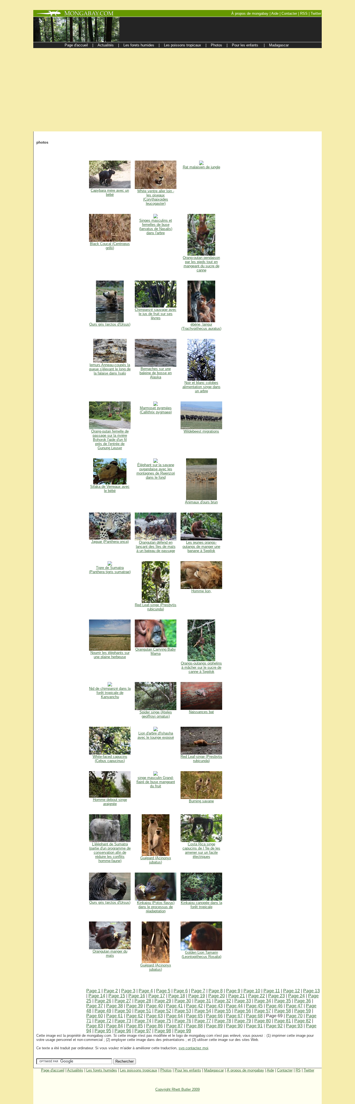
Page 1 (93, 990)
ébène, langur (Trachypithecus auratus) (201, 326)
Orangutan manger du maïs (110, 953)
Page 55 (222, 1010)
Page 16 (136, 995)
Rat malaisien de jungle (201, 167)
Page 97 (143, 1030)
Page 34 (262, 1000)
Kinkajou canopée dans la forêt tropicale (201, 905)
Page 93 (294, 1025)
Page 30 (182, 1000)
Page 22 (256, 995)
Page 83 (94, 1025)
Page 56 (242, 1010)
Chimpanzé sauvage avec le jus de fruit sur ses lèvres (155, 314)
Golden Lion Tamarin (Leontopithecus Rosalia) (201, 954)
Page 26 (103, 1000)
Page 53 (182, 1010)
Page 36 (302, 1000)
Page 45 (254, 1005)
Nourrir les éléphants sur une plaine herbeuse (110, 655)
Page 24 (296, 995)
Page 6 (181, 990)
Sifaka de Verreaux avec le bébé (110, 488)
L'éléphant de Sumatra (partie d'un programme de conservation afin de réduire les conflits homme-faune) (110, 852)
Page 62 (134, 1015)
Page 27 (123, 1000)
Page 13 (311, 990)
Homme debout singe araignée (110, 802)
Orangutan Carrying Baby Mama (155, 651)
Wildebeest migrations (201, 431)
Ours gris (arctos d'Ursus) (109, 324)
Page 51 (143, 1010)
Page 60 (94, 1015)
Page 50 (123, 1010)
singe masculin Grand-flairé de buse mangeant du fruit (155, 782)
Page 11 (271, 990)
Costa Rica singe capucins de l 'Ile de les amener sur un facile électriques (201, 850)
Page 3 (128, 990)
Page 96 (123, 1030)
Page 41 (174, 1005)
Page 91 (254, 1025)
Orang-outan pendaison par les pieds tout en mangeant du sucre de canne (201, 264)
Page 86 (154, 1025)
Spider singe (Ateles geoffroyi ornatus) (156, 714)
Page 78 (222, 1020)
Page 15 (116, 995)
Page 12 (291, 990)
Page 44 (234, 1005)
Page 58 (282, 1010)
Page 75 (162, 1020)
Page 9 (233, 990)
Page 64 (174, 1015)
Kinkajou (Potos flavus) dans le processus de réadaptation (155, 907)
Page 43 (214, 1005)
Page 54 (202, 1010)
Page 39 (134, 1005)
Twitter (309, 1070)
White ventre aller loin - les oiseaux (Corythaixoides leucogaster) (155, 197)
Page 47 (294, 1005)
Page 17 (156, 995)
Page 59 (302, 1010)
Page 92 (274, 1025)
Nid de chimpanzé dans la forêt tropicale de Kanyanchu (110, 692)
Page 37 (94, 1005)
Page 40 (154, 1005)
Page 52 (162, 1010)
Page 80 (262, 1020)
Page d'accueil (52, 1070)
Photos (166, 1070)
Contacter (285, 1070)
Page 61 (114, 1015)
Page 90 (234, 1025)
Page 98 (162, 1030)
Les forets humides (101, 1070)
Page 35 (282, 1000)
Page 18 (176, 995)
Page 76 (182, 1020)
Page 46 (274, 1005)
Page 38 (114, 1005)
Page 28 (143, 1000)
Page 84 (114, 1025)
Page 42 (194, 1005)
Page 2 (111, 990)
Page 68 (254, 1015)
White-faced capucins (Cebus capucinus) (110, 759)
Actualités (75, 1070)
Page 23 (276, 995)
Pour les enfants (188, 1070)
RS (298, 1070)
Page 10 (252, 990)
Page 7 (198, 990)
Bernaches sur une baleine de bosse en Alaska (156, 373)
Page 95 (103, 1030)
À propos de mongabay (245, 1070)
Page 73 (123, 1020)
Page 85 (134, 1025)
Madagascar (214, 1070)
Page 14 (96, 995)
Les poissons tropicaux (138, 1070)
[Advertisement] (177, 90)
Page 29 (162, 1000)
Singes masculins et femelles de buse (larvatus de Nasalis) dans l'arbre (155, 226)
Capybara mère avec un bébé (110, 192)
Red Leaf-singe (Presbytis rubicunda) (155, 607)
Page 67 (234, 1015)
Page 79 (242, 1020)
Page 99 (182, 1030)
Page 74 (143, 1020)
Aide (270, 1070)
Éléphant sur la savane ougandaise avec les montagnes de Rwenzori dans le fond (155, 471)
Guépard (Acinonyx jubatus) (155, 860)
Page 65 (194, 1015)
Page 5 (163, 990)
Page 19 (196, 995)
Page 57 (262, 1010)
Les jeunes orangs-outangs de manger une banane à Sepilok (201, 546)
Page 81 (282, 1020)
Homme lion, (201, 591)
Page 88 (194, 1025)
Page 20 (216, 995)
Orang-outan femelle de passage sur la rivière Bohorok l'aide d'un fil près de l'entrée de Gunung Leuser (110, 439)
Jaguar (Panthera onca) (110, 541)
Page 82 (302, 1020)
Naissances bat (201, 712)
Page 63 (154, 1015)
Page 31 (202, 1000)
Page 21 (236, 995)
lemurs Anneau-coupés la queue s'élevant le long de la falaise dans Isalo (110, 369)
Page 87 (174, 1025)
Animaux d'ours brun (201, 502)
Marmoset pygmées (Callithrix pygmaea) (156, 410)
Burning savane (201, 801)
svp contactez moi (193, 1048)
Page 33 (242, 1000)
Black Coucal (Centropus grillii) (110, 246)
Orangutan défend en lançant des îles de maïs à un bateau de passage (156, 546)
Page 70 (294, 1015)
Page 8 (216, 990)
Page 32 (222, 1000)
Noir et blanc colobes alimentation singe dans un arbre (201, 387)
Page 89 (214, 1025)
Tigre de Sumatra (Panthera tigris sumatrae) (110, 570)
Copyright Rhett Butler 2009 (177, 1089)
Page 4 (146, 990)
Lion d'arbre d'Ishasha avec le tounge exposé (156, 735)
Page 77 (202, 1020)
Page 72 (103, 1020)
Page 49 (103, 1010)
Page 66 (214, 1015)
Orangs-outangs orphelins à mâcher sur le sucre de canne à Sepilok (201, 667)
